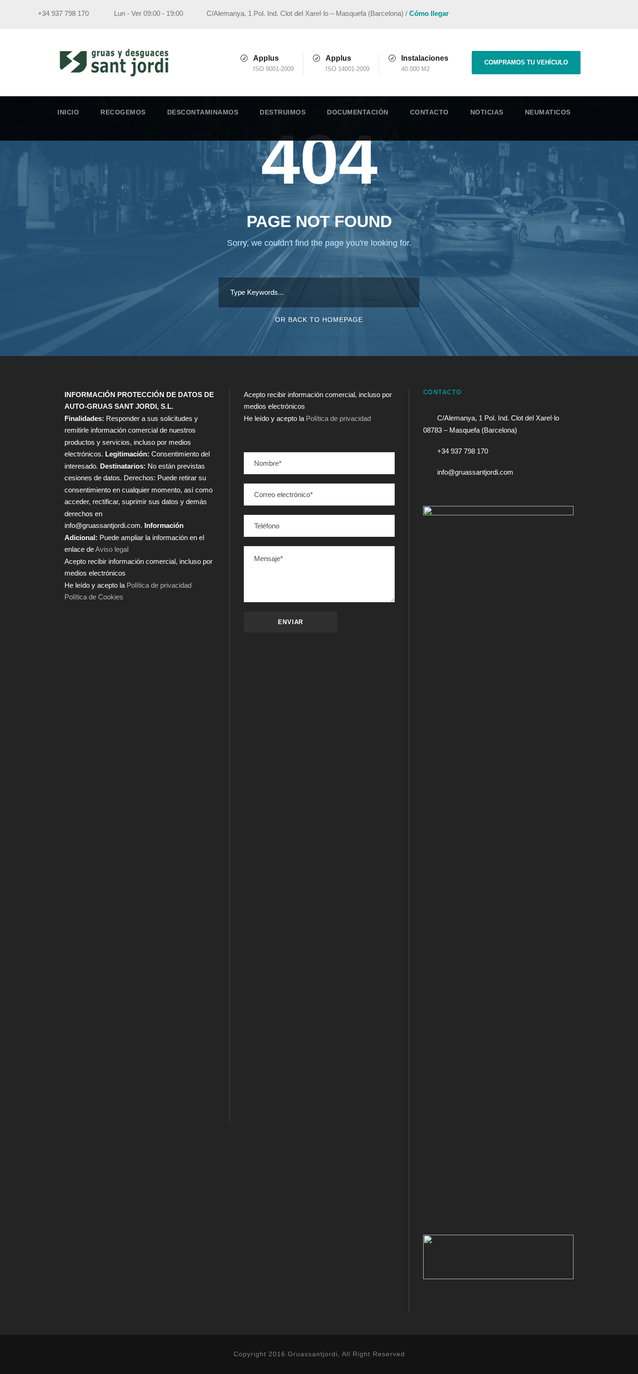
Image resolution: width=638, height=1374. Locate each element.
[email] (540, 15)
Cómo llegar (429, 13)
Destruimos (282, 112)
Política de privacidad (159, 585)
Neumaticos (548, 112)
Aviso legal (111, 549)
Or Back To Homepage (319, 319)
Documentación (358, 112)
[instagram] (609, 15)
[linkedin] (575, 15)
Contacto (429, 112)
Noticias (486, 112)
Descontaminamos (203, 112)
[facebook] (557, 15)
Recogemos (123, 112)
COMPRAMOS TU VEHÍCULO (526, 62)
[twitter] (592, 15)
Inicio (68, 112)
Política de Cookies (93, 597)
